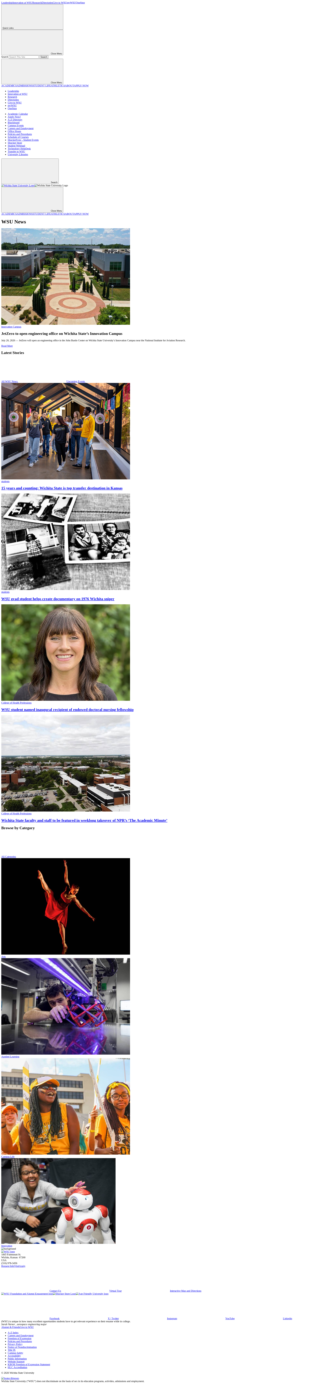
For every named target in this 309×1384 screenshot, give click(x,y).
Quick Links (8, 28)
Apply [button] (22, 1266)
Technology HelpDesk (19, 148)
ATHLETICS (58, 85)
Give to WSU (60, 2)
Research (37, 2)
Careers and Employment (20, 128)
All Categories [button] (8, 856)
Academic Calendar (18, 114)
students (5, 481)
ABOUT (69, 85)
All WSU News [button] (9, 381)
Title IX (12, 1350)
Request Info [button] (7, 1266)
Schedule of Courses (18, 137)
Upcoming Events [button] (75, 381)
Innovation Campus (11, 326)
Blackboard (13, 122)
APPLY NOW (81, 85)
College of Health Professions (16, 702)
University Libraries (18, 154)
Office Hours (14, 131)
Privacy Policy (15, 1344)
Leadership (7, 2)
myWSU (71, 2)
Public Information (17, 1358)
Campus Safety (15, 1353)
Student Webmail (16, 145)
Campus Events (16, 125)
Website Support (16, 1361)
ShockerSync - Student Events (23, 140)
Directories (47, 2)
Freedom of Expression (19, 1338)
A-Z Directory (15, 119)
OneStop (80, 2)
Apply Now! (14, 116)
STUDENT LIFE (42, 85)
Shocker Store (15, 142)
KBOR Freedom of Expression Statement (29, 1364)
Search (4, 56)
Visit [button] (16, 1266)
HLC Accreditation (17, 1367)
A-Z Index (13, 1332)
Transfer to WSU (16, 151)
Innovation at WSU (22, 2)
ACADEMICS (9, 85)
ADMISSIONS (25, 85)
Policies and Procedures (20, 134)
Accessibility (14, 1355)
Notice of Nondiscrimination (22, 1347)
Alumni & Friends (10, 1327)
